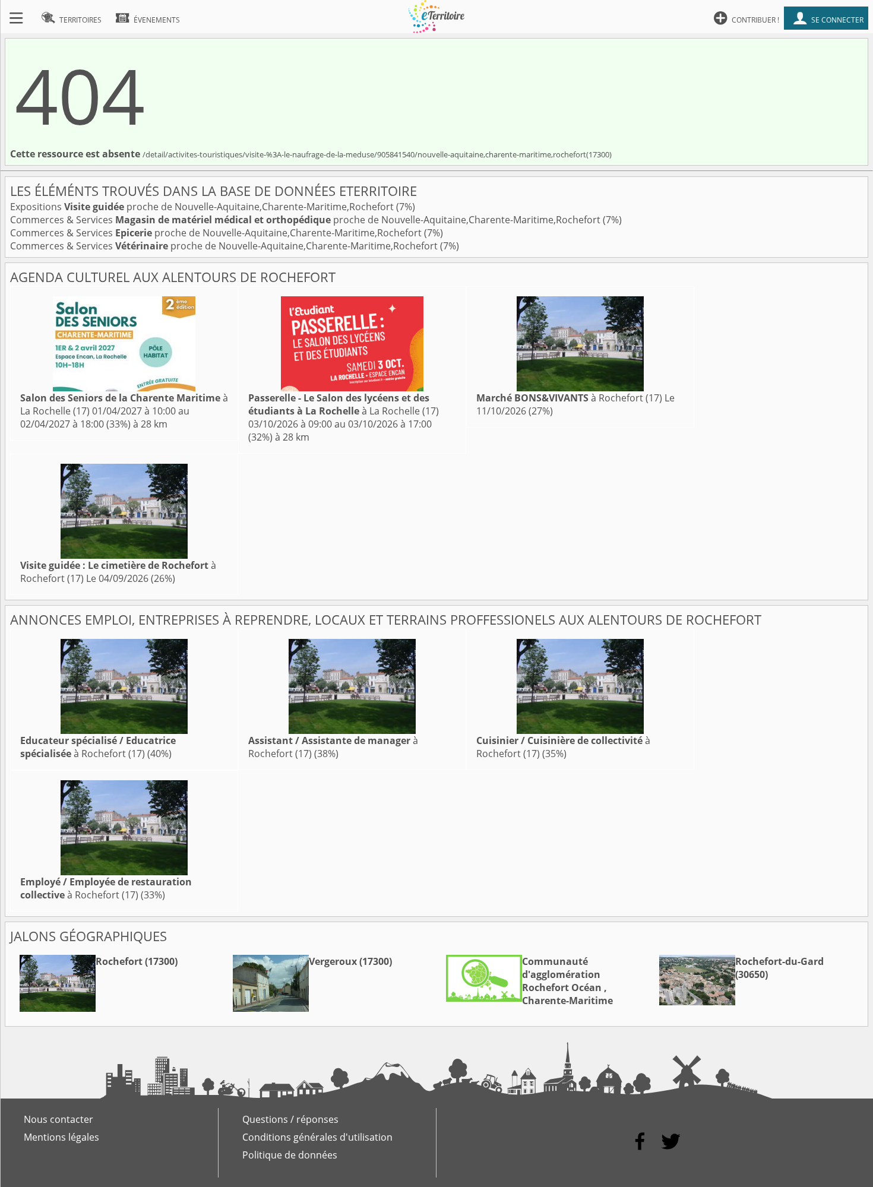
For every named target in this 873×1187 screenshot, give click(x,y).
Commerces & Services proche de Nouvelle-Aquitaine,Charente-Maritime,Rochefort (306, 219)
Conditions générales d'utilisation (317, 1137)
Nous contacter (58, 1119)
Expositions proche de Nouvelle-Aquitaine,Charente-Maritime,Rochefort (203, 206)
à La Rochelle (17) (343, 404)
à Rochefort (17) (569, 397)
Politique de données (289, 1154)
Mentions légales (61, 1137)
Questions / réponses (290, 1119)
